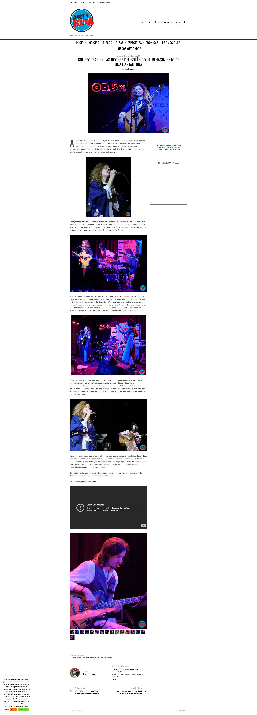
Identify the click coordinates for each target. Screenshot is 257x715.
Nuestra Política (23, 709)
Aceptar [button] (13, 709)
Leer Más (114, 679)
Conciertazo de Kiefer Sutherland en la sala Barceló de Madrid (128, 690)
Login (82, 2)
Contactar (90, 2)
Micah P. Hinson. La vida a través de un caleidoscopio (125, 671)
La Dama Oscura (75, 657)
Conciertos (120, 56)
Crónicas (127, 56)
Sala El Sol (100, 657)
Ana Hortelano (130, 69)
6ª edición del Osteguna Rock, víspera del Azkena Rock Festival (87, 690)
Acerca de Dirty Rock (104, 2)
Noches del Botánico (89, 657)
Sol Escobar (108, 657)
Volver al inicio (180, 711)
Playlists (74, 2)
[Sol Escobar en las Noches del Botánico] (72, 632)
